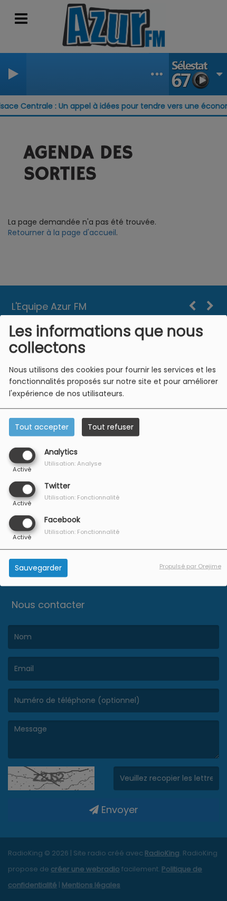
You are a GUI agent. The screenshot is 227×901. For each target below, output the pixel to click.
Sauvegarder (38, 568)
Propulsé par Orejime (190, 566)
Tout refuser (111, 426)
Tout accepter (42, 426)
